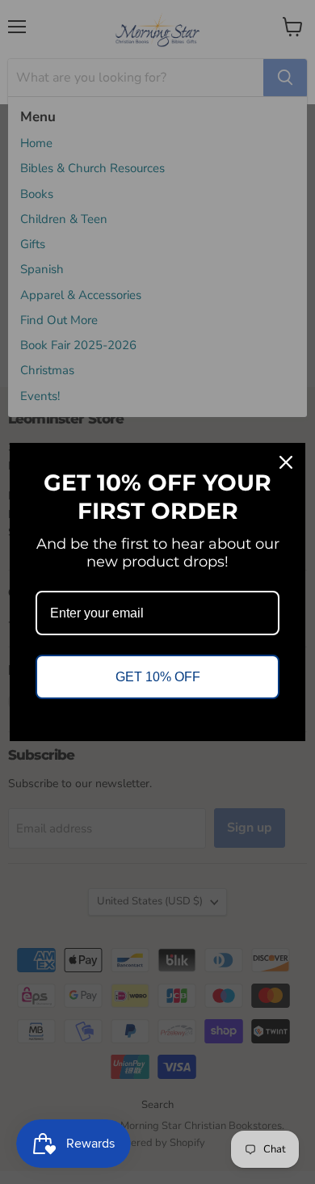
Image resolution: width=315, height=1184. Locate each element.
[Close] (286, 462)
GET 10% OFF (158, 677)
